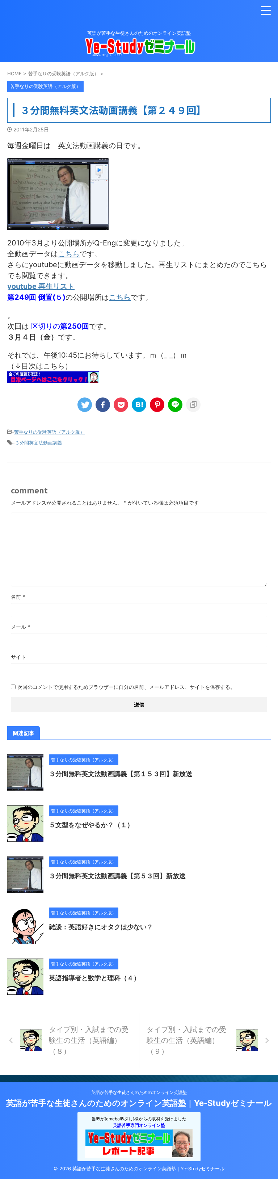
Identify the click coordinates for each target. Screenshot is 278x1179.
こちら (69, 253)
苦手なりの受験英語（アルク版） (49, 432)
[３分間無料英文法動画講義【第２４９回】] (139, 404)
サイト (18, 657)
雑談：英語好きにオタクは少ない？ (101, 927)
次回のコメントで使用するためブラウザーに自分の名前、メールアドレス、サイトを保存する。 (126, 687)
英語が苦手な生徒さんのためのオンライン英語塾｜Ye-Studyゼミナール (139, 1103)
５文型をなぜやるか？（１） (91, 825)
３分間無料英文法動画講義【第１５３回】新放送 (120, 774)
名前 (18, 597)
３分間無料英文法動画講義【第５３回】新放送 (117, 876)
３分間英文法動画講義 (38, 443)
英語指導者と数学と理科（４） (94, 978)
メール (20, 627)
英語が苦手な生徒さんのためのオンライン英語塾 (139, 1092)
